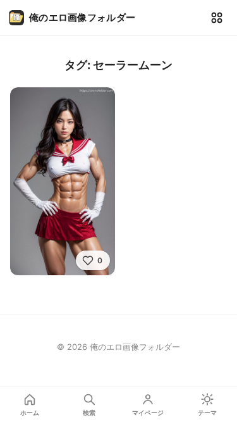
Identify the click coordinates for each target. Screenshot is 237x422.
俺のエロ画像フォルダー (82, 17)
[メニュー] (216, 17)
